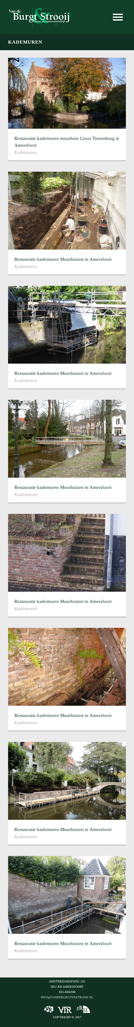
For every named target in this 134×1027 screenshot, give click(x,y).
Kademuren (25, 152)
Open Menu (117, 17)
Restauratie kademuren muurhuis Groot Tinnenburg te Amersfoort (66, 142)
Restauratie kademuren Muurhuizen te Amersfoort (63, 259)
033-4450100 (67, 992)
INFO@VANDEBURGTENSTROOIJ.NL (67, 997)
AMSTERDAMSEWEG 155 (67, 981)
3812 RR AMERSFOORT (67, 986)
